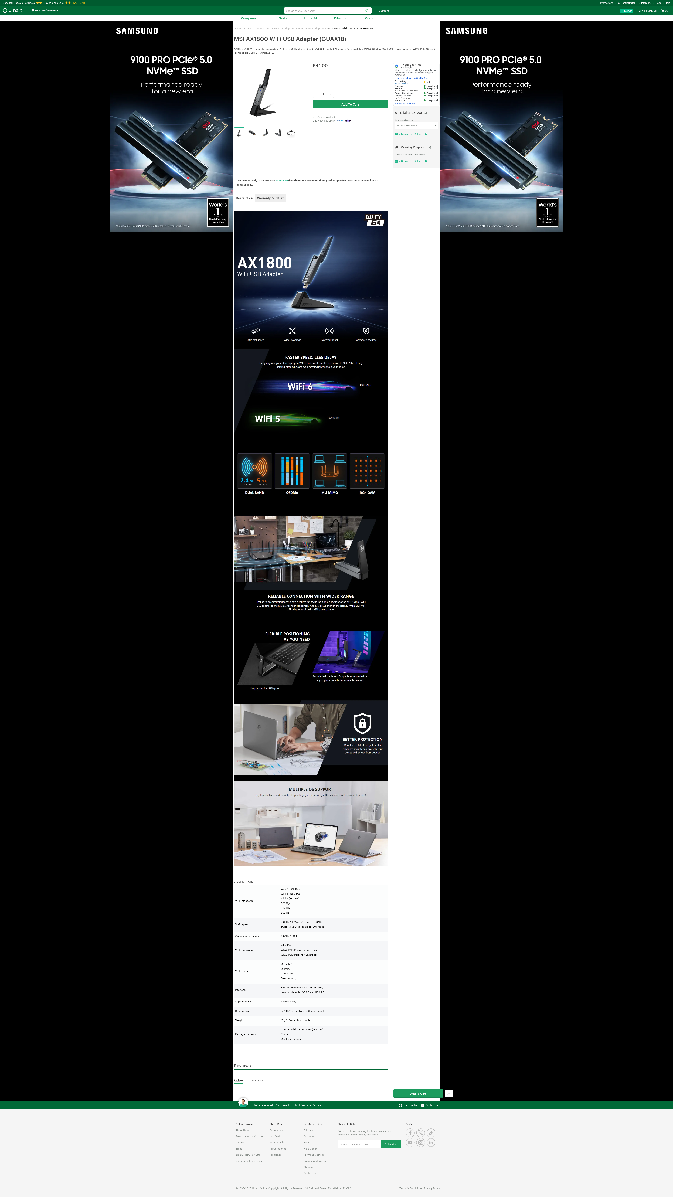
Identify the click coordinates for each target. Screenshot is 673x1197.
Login (642, 10)
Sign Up (652, 10)
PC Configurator (626, 2)
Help (667, 2)
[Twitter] (421, 1136)
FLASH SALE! (79, 2)
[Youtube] (411, 1145)
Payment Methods (314, 1154)
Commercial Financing (249, 1160)
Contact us (432, 1105)
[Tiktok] (431, 1136)
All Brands (275, 1154)
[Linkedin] (431, 1145)
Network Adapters (284, 28)
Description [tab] (244, 198)
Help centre (410, 1105)
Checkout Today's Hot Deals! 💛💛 (23, 2)
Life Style (280, 18)
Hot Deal (275, 1136)
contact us (282, 180)
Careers (384, 10)
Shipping (309, 1166)
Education (341, 18)
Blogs (658, 2)
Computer (248, 18)
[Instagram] (421, 1145)
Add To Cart (350, 104)
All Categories (278, 1148)
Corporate (372, 18)
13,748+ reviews (401, 84)
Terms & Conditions (410, 1188)
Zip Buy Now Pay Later (248, 1154)
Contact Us (310, 1173)
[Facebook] (411, 1136)
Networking (263, 28)
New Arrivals (277, 1142)
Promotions (606, 2)
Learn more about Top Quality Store (412, 78)
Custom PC (645, 2)
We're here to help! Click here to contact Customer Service (287, 1105)
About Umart (243, 1130)
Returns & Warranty (315, 1160)
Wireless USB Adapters (311, 28)
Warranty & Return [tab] (270, 198)
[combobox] (328, 10)
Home (237, 28)
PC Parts (249, 28)
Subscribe (391, 1144)
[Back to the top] (449, 1093)
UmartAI (310, 18)
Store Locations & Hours (249, 1136)
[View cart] (663, 10)
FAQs (307, 1142)
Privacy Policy (432, 1188)
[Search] (367, 10)
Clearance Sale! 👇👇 (58, 2)
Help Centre (311, 1148)
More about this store (405, 104)
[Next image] (292, 133)
